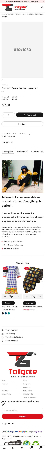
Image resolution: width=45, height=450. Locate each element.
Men (24, 14)
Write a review (6, 92)
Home (3, 14)
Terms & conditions (29, 397)
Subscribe (22, 416)
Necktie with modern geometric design (33, 306)
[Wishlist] (9, 134)
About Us (5, 384)
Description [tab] (8, 151)
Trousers (18, 14)
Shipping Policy (28, 394)
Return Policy (27, 390)
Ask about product (9, 136)
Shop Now (34, 2)
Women (10, 14)
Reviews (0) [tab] (22, 151)
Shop (25, 380)
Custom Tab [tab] (37, 151)
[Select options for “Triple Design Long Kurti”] (5, 296)
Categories (27, 384)
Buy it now (22, 124)
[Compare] (26, 134)
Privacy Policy (6, 394)
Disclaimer (5, 390)
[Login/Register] (22, 448)
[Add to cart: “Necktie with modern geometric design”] (26, 296)
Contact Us (27, 387)
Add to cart (31, 115)
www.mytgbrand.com (32, 436)
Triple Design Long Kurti (9, 306)
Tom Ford (4, 85)
